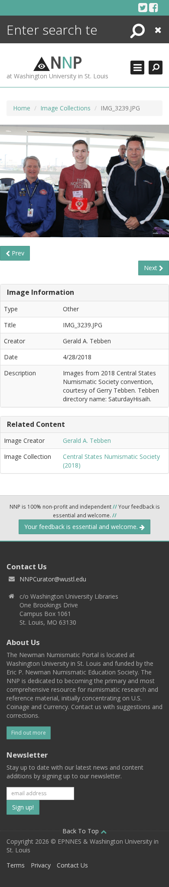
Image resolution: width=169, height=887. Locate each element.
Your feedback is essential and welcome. (82, 527)
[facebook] (153, 7)
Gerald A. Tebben (87, 440)
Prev (17, 253)
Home (21, 108)
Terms (15, 865)
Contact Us (72, 865)
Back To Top (81, 831)
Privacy (41, 865)
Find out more (28, 732)
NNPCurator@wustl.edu (53, 579)
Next (151, 268)
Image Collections (65, 108)
